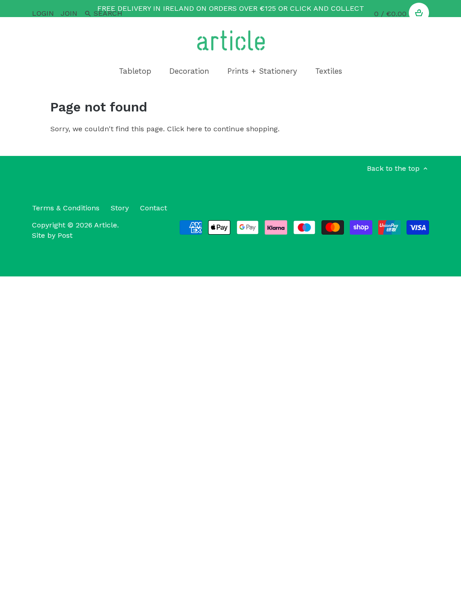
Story (120, 208)
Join (69, 13)
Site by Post (52, 235)
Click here (184, 129)
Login (43, 13)
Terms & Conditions (65, 208)
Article (105, 225)
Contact (153, 208)
